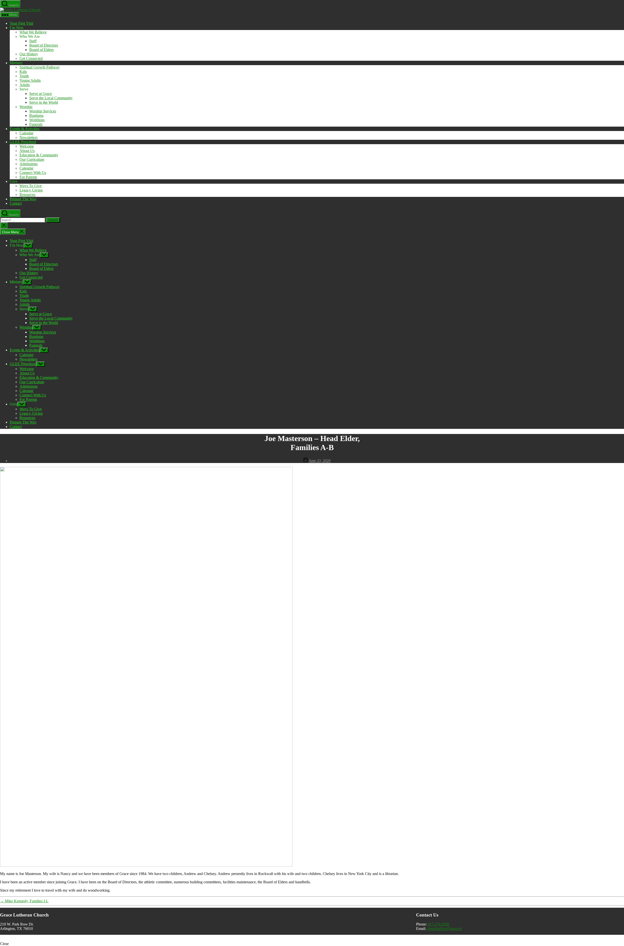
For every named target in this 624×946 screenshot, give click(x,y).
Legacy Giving (31, 190)
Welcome (27, 146)
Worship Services (42, 111)
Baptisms (36, 115)
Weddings (37, 120)
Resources (27, 194)
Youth (24, 76)
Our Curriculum (32, 159)
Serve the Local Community (51, 98)
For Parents (28, 177)
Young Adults (30, 80)
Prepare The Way (23, 199)
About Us (27, 151)
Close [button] (4, 944)
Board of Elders (41, 50)
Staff (33, 41)
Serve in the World (43, 102)
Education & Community (39, 155)
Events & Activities (24, 129)
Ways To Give (31, 186)
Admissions (29, 164)
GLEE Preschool (23, 142)
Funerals (35, 124)
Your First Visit (21, 23)
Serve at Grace (40, 93)
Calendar (26, 133)
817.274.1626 (439, 924)
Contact (16, 203)
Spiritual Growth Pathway (40, 67)
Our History (29, 54)
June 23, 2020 (320, 461)
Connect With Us (33, 173)
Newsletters (29, 137)
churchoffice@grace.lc (444, 928)
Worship (26, 107)
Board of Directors (43, 45)
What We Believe (33, 32)
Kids (23, 72)
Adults (25, 85)
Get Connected (31, 58)
